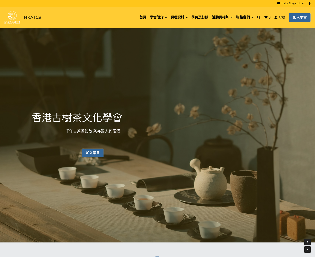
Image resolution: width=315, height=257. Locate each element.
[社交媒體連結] (310, 3)
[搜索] (258, 17)
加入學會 (300, 17)
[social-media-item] (157, 222)
